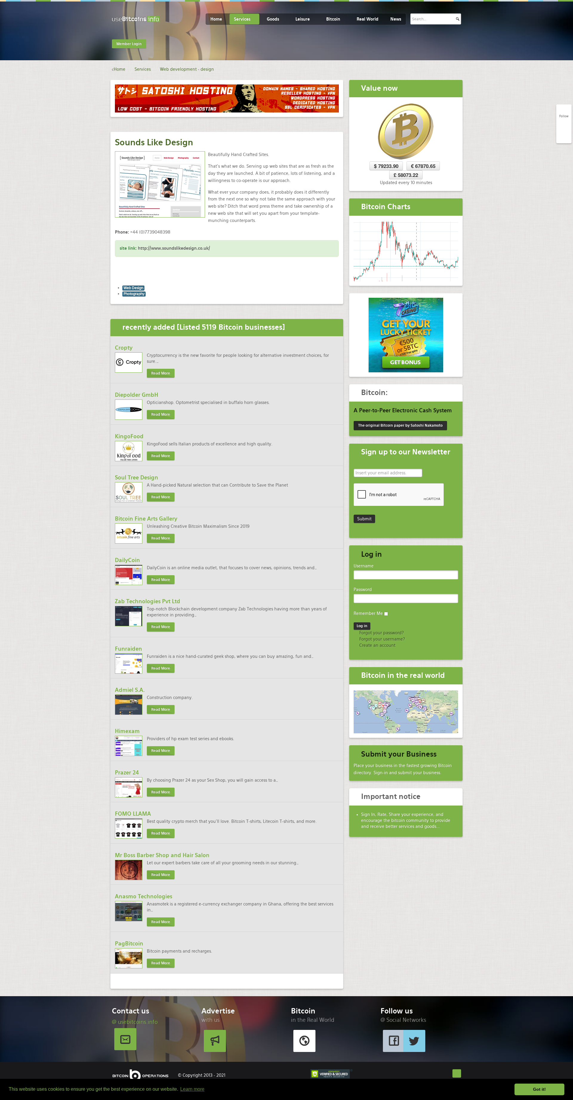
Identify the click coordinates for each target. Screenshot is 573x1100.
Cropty (124, 348)
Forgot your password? (381, 632)
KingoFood (129, 436)
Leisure (302, 19)
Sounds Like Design (154, 142)
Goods (273, 19)
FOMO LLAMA (133, 814)
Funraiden (128, 649)
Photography (134, 294)
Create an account (376, 645)
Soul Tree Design (136, 477)
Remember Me (368, 613)
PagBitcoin (129, 943)
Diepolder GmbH (136, 395)
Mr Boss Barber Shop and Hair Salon (162, 855)
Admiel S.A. (130, 690)
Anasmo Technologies (143, 896)
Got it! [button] (539, 1089)
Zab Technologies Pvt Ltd (147, 601)
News (395, 19)
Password (363, 589)
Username (364, 566)
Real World (367, 19)
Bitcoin (333, 19)
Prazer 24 (127, 772)
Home (216, 19)
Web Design (133, 288)
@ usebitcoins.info (135, 1022)
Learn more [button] (192, 1089)
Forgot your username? (381, 639)
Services (242, 19)
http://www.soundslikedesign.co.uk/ (174, 248)
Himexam (127, 731)
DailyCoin (127, 560)
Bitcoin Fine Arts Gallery (146, 519)
